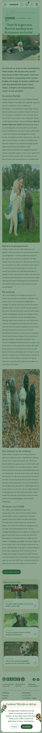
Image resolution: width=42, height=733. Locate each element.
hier (20, 716)
